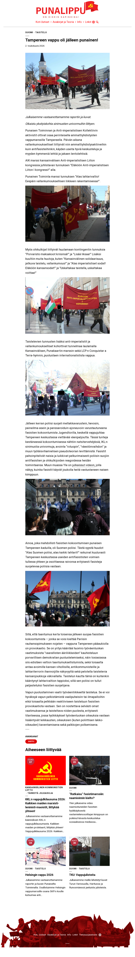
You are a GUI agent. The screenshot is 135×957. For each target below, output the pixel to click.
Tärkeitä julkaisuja (40, 793)
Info (79, 21)
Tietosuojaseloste (88, 934)
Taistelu (41, 32)
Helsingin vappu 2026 (39, 874)
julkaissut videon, (83, 465)
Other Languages (93, 23)
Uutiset (45, 21)
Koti (38, 21)
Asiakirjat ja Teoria (63, 21)
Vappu (31, 741)
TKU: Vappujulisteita (82, 874)
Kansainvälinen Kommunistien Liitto (44, 788)
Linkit (88, 21)
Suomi (29, 32)
